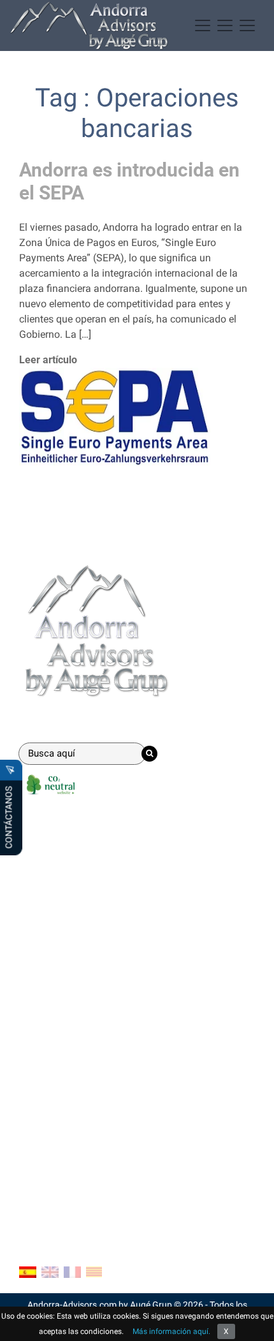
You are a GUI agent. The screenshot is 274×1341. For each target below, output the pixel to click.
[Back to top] (255, 1322)
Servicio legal (49, 914)
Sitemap (38, 1197)
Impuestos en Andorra (68, 1056)
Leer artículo (48, 360)
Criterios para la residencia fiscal (92, 1076)
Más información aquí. (171, 1331)
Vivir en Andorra (54, 1015)
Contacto (45, 1106)
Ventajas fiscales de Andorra (83, 995)
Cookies (37, 1156)
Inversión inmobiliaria (67, 935)
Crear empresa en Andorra (77, 853)
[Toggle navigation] (224, 25)
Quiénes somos (54, 1136)
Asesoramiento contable (73, 894)
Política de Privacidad (68, 1177)
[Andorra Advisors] (89, 25)
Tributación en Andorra (70, 1035)
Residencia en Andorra (69, 873)
